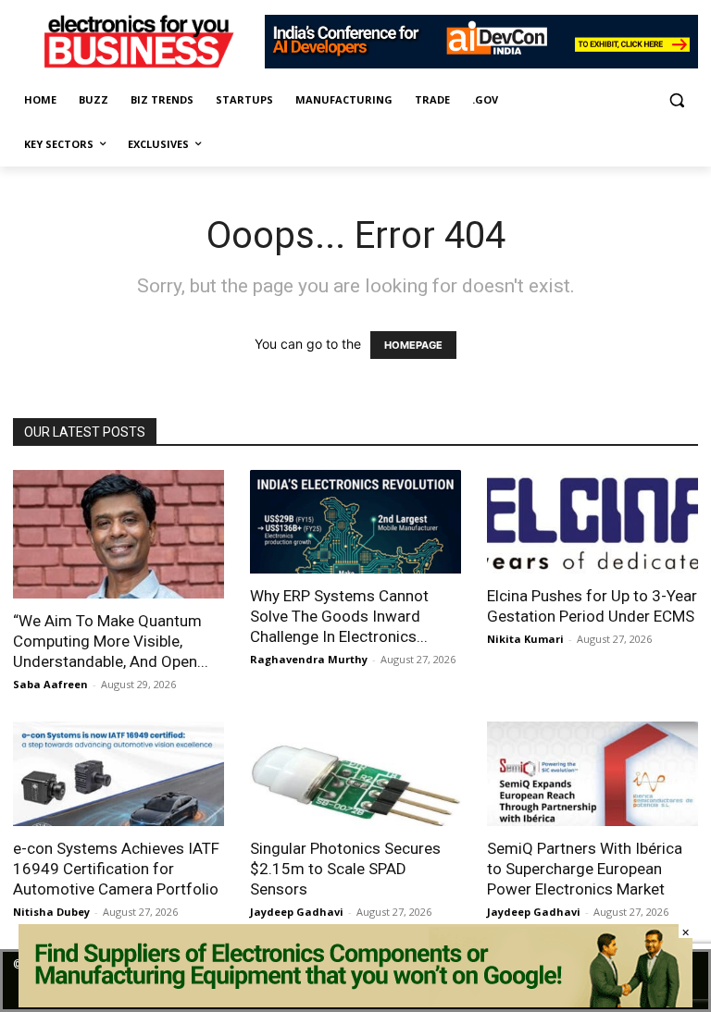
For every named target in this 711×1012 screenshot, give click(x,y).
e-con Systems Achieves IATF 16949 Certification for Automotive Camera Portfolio (116, 868)
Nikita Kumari (525, 639)
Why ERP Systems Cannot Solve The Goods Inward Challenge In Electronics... (339, 616)
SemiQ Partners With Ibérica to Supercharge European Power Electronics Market (584, 868)
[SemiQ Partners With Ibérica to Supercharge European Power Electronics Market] (592, 774)
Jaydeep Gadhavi (296, 912)
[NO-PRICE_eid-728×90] (355, 1002)
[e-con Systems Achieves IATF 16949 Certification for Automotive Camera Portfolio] (118, 774)
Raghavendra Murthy (309, 659)
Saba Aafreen (50, 684)
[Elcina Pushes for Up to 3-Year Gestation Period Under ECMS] (592, 522)
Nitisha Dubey (51, 912)
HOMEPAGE (413, 345)
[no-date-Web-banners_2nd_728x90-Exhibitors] (481, 63)
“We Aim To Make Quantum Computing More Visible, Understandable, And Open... (110, 641)
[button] (676, 100)
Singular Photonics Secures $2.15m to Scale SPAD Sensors (345, 868)
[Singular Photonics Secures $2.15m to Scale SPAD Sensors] (355, 774)
